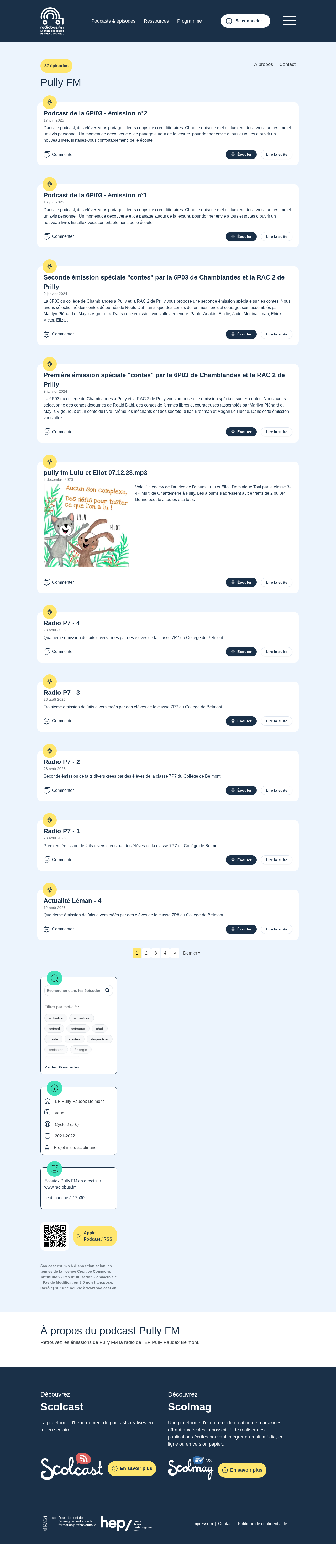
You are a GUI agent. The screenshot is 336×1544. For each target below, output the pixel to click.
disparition (99, 1039)
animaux (78, 1028)
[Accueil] (52, 10)
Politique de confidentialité (262, 1523)
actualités (82, 1018)
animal (54, 1028)
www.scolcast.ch (101, 1288)
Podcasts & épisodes (113, 21)
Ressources (156, 21)
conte (53, 1039)
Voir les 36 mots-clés (62, 1067)
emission (56, 1049)
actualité (56, 1018)
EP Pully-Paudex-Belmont (79, 1101)
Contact (287, 64)
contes (74, 1039)
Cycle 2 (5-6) (67, 1124)
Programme (189, 21)
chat (99, 1028)
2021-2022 (65, 1136)
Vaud (59, 1113)
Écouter (244, 154)
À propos (263, 64)
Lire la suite (276, 154)
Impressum (202, 1523)
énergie (81, 1049)
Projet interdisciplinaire (75, 1147)
